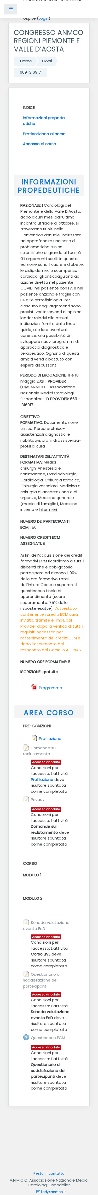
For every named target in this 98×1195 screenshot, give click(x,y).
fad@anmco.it (53, 1191)
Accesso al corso (39, 143)
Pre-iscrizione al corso (44, 133)
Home (26, 61)
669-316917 (30, 72)
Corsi (47, 61)
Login (44, 18)
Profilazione (42, 779)
